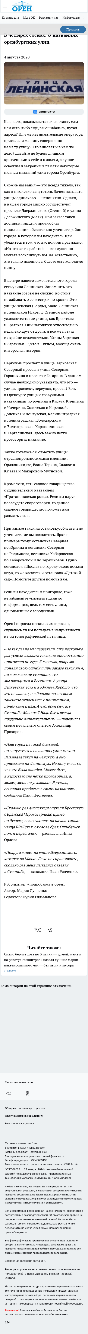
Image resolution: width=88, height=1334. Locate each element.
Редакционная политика (19, 1123)
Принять (73, 29)
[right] (83, 18)
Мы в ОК (29, 17)
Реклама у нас (49, 17)
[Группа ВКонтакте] (44, 112)
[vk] (38, 930)
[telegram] (51, 930)
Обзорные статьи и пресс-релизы (25, 1108)
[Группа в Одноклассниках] (27, 1093)
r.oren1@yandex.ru (53, 1156)
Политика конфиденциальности (24, 1115)
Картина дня (10, 17)
